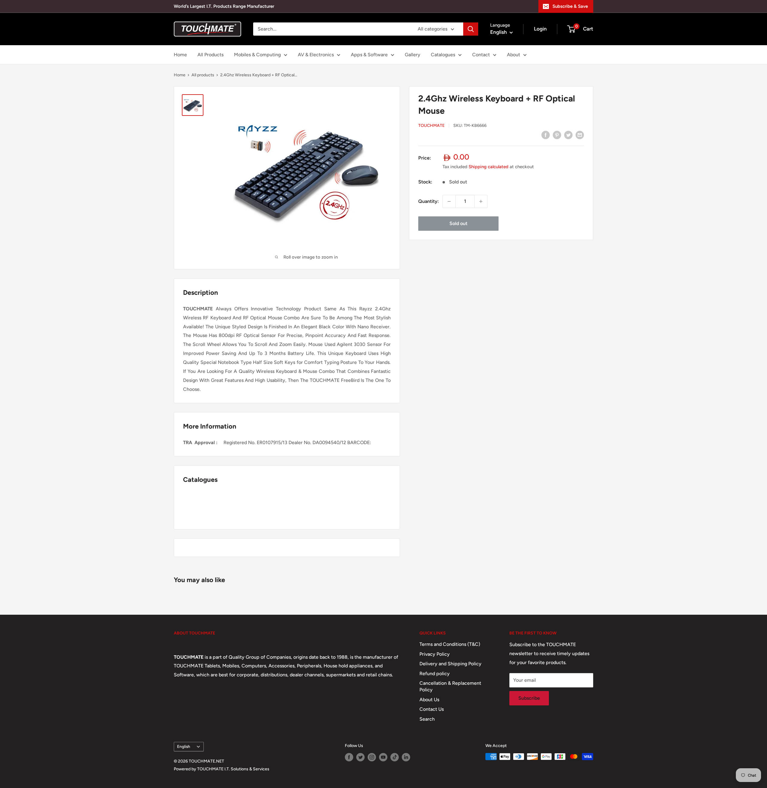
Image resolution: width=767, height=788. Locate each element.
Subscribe (529, 698)
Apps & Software (369, 54)
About (513, 54)
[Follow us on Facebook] (349, 757)
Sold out (458, 223)
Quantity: (428, 201)
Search (427, 719)
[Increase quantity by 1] (481, 201)
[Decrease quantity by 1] (449, 201)
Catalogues (443, 54)
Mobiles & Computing (257, 54)
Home (180, 54)
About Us (429, 699)
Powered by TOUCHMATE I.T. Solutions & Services (221, 769)
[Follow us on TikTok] (394, 757)
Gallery (412, 54)
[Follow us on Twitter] (360, 757)
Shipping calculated (488, 166)
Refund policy (434, 673)
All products (202, 75)
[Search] (470, 29)
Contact (481, 54)
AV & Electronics (316, 54)
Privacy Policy (434, 654)
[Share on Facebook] (545, 134)
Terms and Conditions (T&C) (449, 644)
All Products (210, 54)
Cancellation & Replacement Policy (450, 686)
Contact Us (431, 709)
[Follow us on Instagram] (372, 757)
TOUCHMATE (431, 125)
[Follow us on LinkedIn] (406, 757)
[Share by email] (580, 134)
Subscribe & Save (570, 6)
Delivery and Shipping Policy (450, 663)
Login (540, 29)
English (183, 746)
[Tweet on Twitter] (568, 134)
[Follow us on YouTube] (383, 757)
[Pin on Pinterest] (557, 134)
